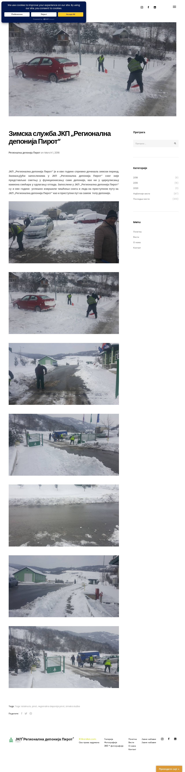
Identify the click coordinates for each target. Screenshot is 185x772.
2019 (135, 182)
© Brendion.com (87, 739)
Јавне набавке (149, 739)
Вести (136, 237)
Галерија (108, 739)
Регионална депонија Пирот (24, 152)
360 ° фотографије (114, 745)
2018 (135, 177)
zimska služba (73, 706)
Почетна (137, 231)
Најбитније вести (141, 193)
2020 (135, 188)
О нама (137, 242)
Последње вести (141, 199)
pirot (34, 706)
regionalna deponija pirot (51, 706)
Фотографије (110, 742)
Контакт (137, 247)
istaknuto (26, 706)
